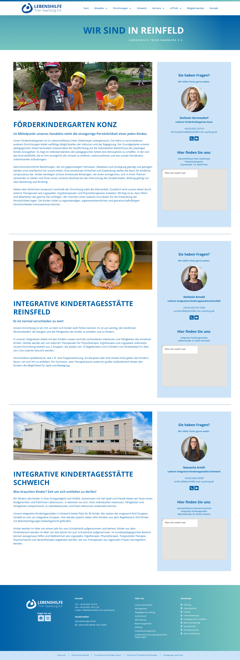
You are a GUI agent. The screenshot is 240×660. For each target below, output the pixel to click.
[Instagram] (48, 618)
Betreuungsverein (143, 623)
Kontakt (214, 8)
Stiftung (138, 627)
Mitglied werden (195, 8)
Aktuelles (99, 8)
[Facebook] (41, 618)
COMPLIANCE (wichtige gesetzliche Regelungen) (151, 635)
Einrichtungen (120, 8)
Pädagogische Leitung (145, 612)
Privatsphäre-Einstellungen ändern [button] (107, 655)
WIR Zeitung (140, 619)
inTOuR (174, 8)
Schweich (142, 8)
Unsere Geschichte (143, 605)
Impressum (61, 655)
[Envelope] (196, 138)
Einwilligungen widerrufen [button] (173, 655)
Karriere (156, 8)
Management (141, 608)
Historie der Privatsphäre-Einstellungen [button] (142, 655)
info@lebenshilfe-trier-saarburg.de (98, 610)
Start (86, 8)
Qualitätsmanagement (145, 631)
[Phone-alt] (192, 138)
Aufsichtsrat (140, 616)
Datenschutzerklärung (80, 655)
